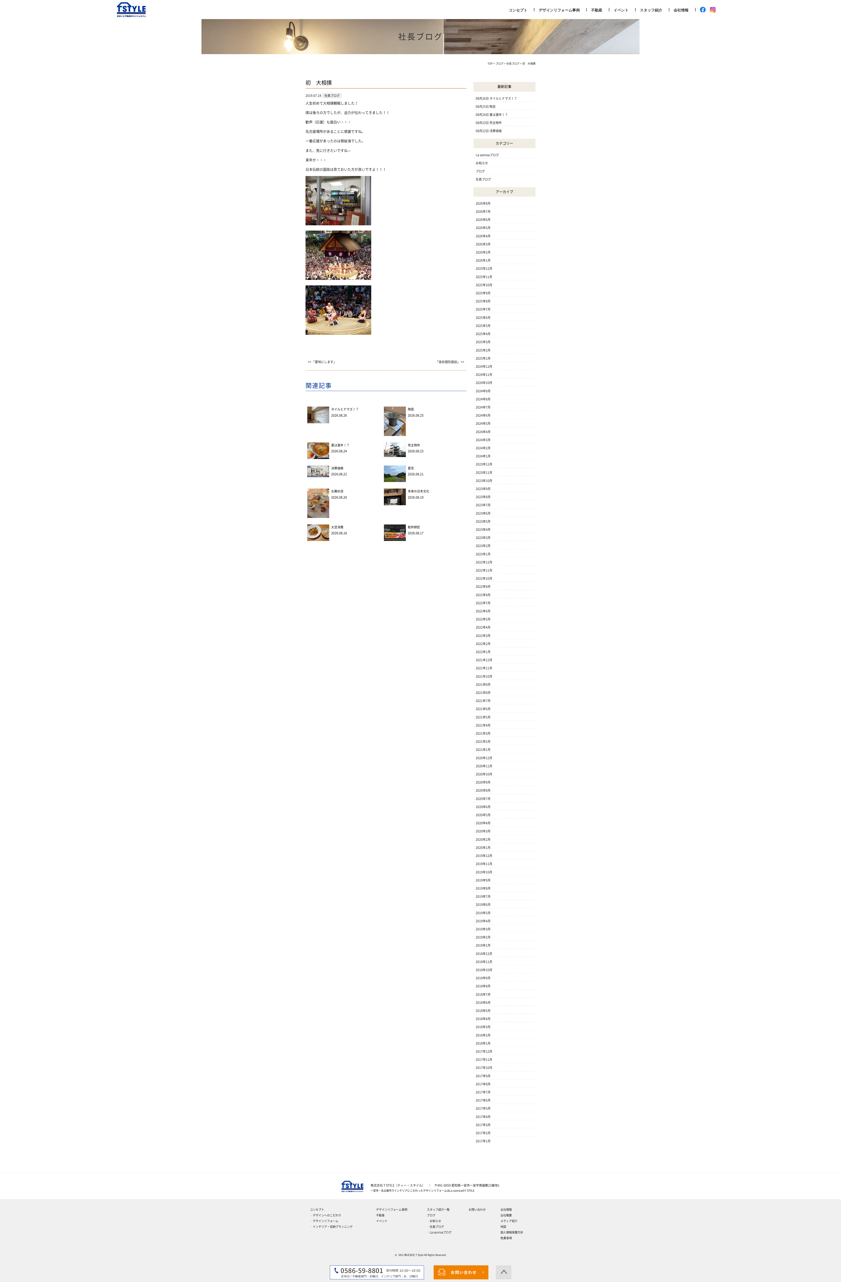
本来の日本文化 (418, 491)
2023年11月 (484, 472)
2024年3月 (483, 439)
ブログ (480, 171)
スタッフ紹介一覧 (438, 1209)
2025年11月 (484, 276)
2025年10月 (484, 284)
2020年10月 (484, 774)
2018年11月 (484, 961)
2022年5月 (483, 619)
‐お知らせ (434, 1221)
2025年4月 (483, 333)
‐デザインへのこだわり (325, 1215)
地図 (503, 1226)
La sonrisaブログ (487, 154)
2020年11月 (484, 766)
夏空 (411, 468)
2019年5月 (483, 912)
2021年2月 (483, 741)
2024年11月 (484, 374)
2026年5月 (483, 227)
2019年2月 (483, 937)
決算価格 (337, 468)
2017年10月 (484, 1067)
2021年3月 (483, 733)
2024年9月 (483, 391)
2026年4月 (483, 236)
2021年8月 (483, 692)
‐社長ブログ (435, 1226)
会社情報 (681, 9)
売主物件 (414, 445)
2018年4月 (483, 1018)
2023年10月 (484, 480)
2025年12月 (484, 268)
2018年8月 (483, 986)
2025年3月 (483, 341)
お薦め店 (337, 491)
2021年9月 (483, 684)
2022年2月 (483, 643)
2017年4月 (483, 1116)
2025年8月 (483, 301)
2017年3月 (483, 1124)
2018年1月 (483, 1043)
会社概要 (506, 1215)
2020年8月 (483, 790)
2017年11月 (484, 1059)
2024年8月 (483, 399)
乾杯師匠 (414, 527)
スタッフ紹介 (651, 9)
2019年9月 (483, 880)
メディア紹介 (509, 1221)
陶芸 (411, 409)
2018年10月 (484, 969)
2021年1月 (483, 749)
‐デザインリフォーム (324, 1221)
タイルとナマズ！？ (345, 409)
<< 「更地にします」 (322, 361)
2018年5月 (483, 1010)
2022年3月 (483, 635)
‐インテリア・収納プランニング (331, 1226)
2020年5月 (483, 814)
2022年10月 (484, 578)
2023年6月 (483, 513)
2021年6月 (483, 708)
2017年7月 (483, 1092)
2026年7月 (483, 211)
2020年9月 (483, 782)
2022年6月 (483, 611)
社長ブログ (483, 179)
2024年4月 (483, 431)
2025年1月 (483, 358)
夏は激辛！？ (340, 445)
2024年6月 (483, 415)
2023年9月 (483, 488)
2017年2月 (483, 1132)
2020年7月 (483, 798)
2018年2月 (483, 1035)
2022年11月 (484, 570)
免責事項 (506, 1238)
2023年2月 (483, 545)
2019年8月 (483, 888)
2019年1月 (483, 945)
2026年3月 (483, 244)
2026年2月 (483, 252)
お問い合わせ (477, 1209)
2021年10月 (484, 676)
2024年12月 (484, 366)
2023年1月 (483, 554)
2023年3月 (483, 537)
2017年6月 (483, 1100)
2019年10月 (484, 872)
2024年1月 (483, 456)
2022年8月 (483, 594)
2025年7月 (483, 309)
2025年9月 (483, 293)
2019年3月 (483, 929)
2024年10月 (484, 382)
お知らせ (482, 163)
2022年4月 (483, 627)
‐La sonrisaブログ (439, 1232)
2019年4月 (483, 921)
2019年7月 (483, 896)
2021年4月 (483, 725)
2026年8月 (483, 203)
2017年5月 (483, 1108)
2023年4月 (483, 529)
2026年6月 (483, 219)
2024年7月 (483, 407)
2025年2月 (483, 350)
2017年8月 (483, 1084)
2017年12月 (484, 1051)
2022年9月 (483, 586)
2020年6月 (483, 806)
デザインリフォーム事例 (559, 9)
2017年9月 (483, 1076)
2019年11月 (484, 863)
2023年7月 (483, 505)
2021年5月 (483, 717)
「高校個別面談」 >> (450, 361)
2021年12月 (484, 659)
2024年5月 (483, 423)
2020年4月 (483, 823)
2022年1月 (483, 651)
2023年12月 (484, 464)
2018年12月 (484, 953)
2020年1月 (483, 847)
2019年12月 (484, 855)
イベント (621, 9)
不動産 (596, 9)
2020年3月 (483, 831)
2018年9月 (483, 978)
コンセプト (518, 9)
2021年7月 (483, 700)
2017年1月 (483, 1141)
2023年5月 (483, 521)
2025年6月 (483, 317)
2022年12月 (484, 562)
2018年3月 (483, 1026)
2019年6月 (483, 904)
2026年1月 (483, 260)
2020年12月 (484, 757)
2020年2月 (483, 839)
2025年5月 (483, 325)
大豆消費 (337, 527)
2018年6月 (483, 1002)
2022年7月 (483, 603)
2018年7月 (483, 994)
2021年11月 (484, 668)
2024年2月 (483, 448)
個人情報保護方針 (511, 1232)
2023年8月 (483, 496)
